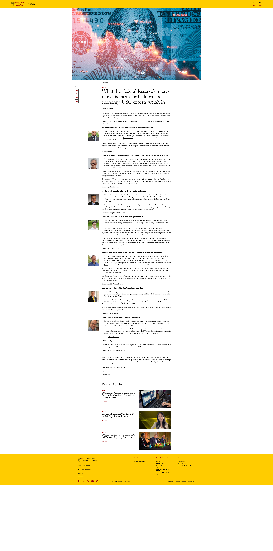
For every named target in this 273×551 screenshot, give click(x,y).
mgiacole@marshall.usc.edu (116, 350)
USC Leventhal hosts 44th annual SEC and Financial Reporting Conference (118, 436)
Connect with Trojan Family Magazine (162, 466)
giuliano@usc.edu (113, 187)
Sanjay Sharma (106, 357)
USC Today (31, 4)
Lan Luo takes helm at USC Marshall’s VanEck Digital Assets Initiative (118, 415)
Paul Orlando (120, 233)
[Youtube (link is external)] (92, 481)
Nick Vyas (129, 197)
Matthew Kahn (124, 323)
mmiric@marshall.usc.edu (116, 284)
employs (123, 220)
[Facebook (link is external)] (79, 481)
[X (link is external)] (77, 94)
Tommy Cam (80, 473)
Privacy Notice (170, 481)
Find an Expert (181, 461)
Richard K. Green (151, 294)
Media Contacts (182, 463)
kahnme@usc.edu (113, 337)
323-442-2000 (80, 471)
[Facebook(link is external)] (77, 90)
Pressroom (180, 468)
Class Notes (159, 461)
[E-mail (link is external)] (77, 101)
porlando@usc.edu (113, 248)
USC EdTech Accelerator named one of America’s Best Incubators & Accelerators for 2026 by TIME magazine (119, 395)
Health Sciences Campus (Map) (84, 469)
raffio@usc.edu (120, 121)
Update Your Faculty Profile (184, 465)
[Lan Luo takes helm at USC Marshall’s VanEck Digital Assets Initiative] (155, 420)
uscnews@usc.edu (158, 121)
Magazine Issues (160, 463)
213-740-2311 (80, 467)
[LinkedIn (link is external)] (77, 97)
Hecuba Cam (80, 476)
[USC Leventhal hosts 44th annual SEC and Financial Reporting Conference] (155, 441)
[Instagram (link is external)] (88, 481)
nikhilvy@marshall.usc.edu (116, 213)
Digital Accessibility (191, 481)
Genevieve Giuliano (130, 166)
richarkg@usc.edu (113, 313)
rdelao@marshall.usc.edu (109, 151)
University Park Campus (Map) (84, 465)
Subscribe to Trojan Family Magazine (162, 470)
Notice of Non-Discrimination (181, 481)
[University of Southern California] (17, 4)
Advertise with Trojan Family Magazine (162, 473)
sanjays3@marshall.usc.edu (116, 367)
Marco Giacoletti (107, 345)
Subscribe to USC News (139, 461)
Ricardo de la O (128, 138)
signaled (119, 113)
